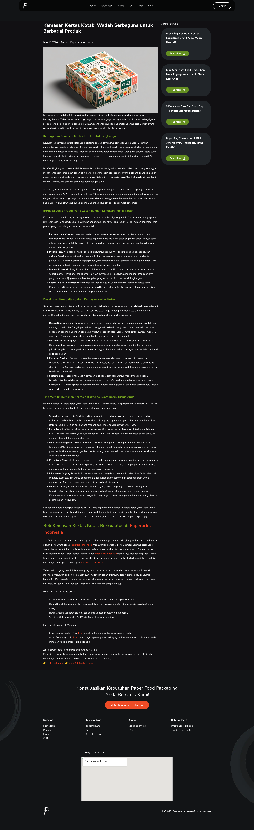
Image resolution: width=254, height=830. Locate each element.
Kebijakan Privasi (137, 725)
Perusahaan (106, 5)
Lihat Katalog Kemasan (80, 663)
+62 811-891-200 (181, 730)
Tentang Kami (93, 725)
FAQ (130, 730)
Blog (141, 5)
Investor (121, 5)
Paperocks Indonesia (81, 545)
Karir (150, 5)
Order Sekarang (54, 663)
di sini (80, 633)
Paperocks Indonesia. (92, 562)
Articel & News (94, 734)
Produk (92, 5)
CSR (131, 5)
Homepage (49, 725)
